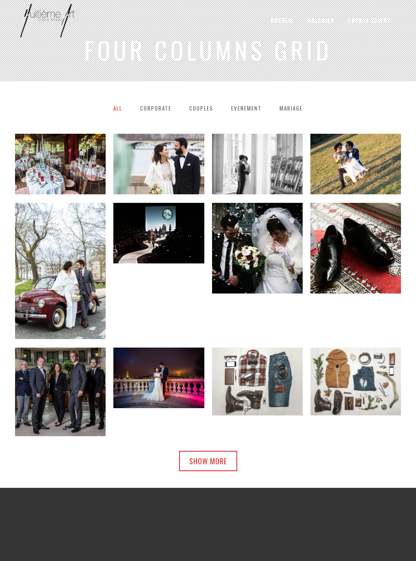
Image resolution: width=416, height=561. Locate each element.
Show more (208, 461)
